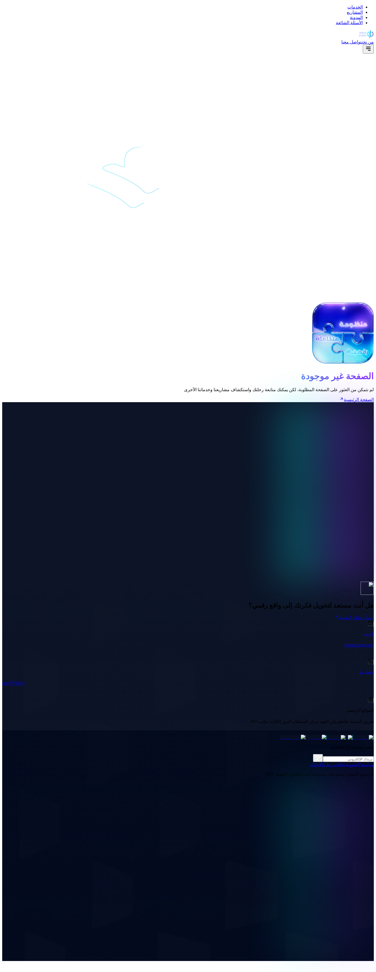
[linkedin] (336, 737)
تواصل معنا (351, 42)
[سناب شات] (293, 737)
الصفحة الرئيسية (359, 399)
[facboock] (363, 737)
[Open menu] (368, 49)
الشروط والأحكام (325, 764)
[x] (349, 737)
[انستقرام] (316, 737)
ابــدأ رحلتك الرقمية (356, 617)
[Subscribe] (318, 758)
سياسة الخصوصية (357, 764)
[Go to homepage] (366, 36)
